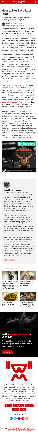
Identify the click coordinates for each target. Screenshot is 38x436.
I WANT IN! (7, 352)
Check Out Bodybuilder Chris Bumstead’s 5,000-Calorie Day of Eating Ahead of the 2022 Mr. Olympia (9, 285)
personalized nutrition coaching (13, 102)
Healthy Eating (8, 8)
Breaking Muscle (12, 429)
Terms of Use (22, 429)
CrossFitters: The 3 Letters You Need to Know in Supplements (27, 304)
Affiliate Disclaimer (12, 430)
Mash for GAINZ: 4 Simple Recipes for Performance (8, 304)
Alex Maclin (15, 85)
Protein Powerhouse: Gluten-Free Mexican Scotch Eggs (27, 283)
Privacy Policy (31, 429)
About (29, 430)
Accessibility (22, 430)
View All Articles (9, 260)
